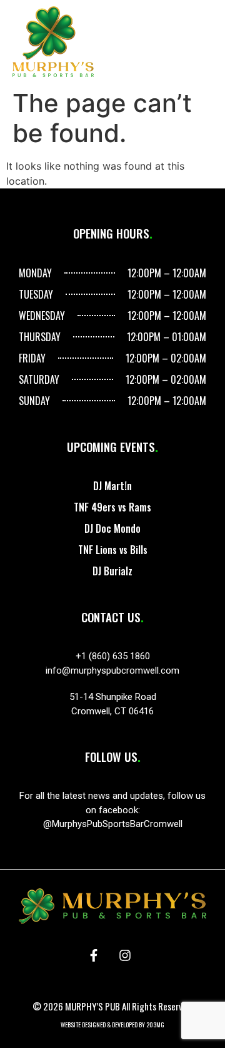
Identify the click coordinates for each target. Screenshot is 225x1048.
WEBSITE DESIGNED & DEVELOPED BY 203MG (112, 1024)
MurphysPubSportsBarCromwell (117, 824)
